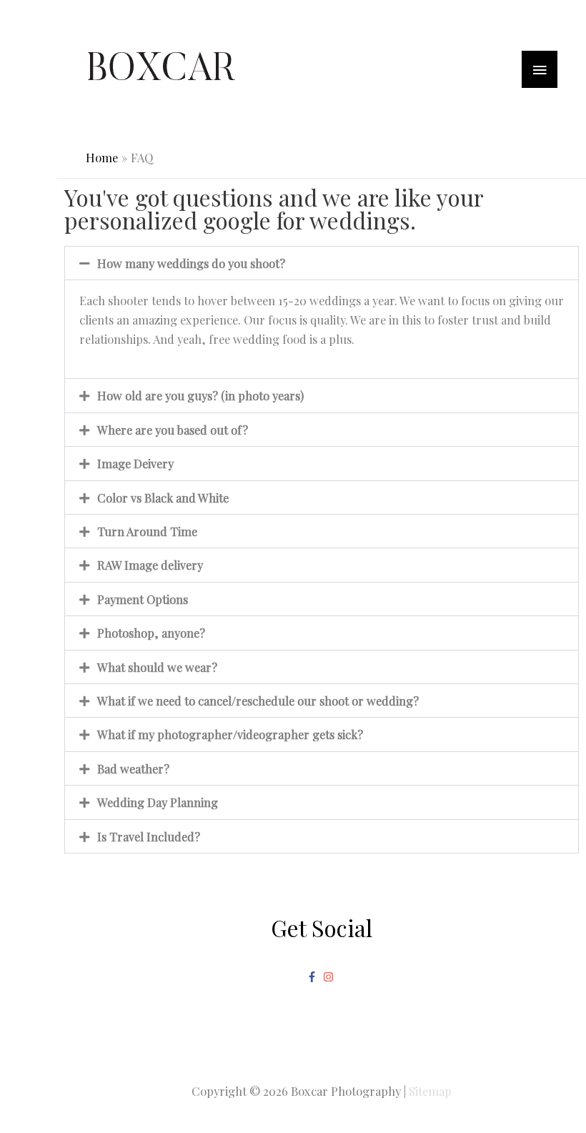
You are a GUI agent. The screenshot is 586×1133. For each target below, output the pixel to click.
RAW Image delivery (150, 565)
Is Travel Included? (148, 836)
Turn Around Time (147, 531)
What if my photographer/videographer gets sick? (230, 734)
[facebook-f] (314, 976)
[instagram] (330, 976)
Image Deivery (135, 463)
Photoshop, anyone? (151, 632)
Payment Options (142, 599)
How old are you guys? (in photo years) (200, 395)
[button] (321, 263)
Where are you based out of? (172, 429)
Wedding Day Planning (157, 802)
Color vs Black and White (163, 497)
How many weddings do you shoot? (191, 263)
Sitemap (430, 1091)
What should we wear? (157, 667)
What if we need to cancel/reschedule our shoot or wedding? (258, 700)
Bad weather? (133, 768)
